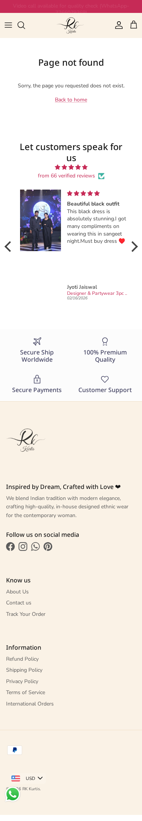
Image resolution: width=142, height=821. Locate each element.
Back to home (71, 99)
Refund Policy (22, 659)
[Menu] (8, 25)
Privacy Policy (22, 681)
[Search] (25, 25)
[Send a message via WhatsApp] (13, 794)
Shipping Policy (24, 670)
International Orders (30, 703)
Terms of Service (25, 692)
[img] (71, 167)
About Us (17, 591)
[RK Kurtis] (71, 25)
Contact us (18, 602)
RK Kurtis (31, 789)
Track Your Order (25, 614)
